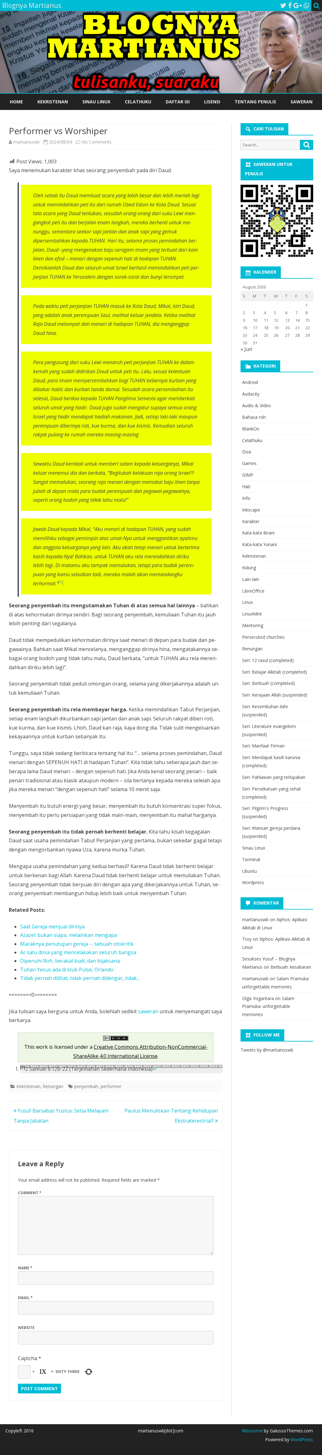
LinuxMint (252, 614)
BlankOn (250, 429)
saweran (148, 1011)
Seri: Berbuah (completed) (268, 683)
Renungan (53, 1086)
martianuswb (26, 142)
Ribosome (252, 1431)
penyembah (86, 1086)
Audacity (250, 394)
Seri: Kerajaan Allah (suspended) (274, 695)
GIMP (247, 475)
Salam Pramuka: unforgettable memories (268, 1006)
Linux (247, 602)
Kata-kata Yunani (259, 544)
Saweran (302, 102)
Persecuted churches (263, 637)
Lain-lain (250, 579)
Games (249, 463)
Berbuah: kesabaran (290, 967)
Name (25, 1268)
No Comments (96, 142)
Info (246, 498)
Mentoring (252, 625)
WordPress (301, 1439)
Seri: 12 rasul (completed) (268, 660)
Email (25, 1297)
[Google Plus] (297, 5)
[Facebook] (290, 5)
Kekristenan (52, 102)
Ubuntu (249, 871)
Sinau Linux (96, 102)
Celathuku (138, 102)
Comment (30, 1192)
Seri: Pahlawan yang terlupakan (273, 777)
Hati (246, 487)
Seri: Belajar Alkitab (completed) (274, 672)
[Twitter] (283, 5)
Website (26, 1327)
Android (250, 382)
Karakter (250, 521)
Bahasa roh (254, 417)
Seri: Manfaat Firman (263, 746)
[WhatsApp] (306, 5)
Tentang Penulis (255, 102)
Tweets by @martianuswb (267, 1050)
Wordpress (253, 882)
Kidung (249, 568)
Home (16, 102)
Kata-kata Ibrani (258, 533)
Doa (246, 452)
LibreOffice (253, 591)
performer (111, 1086)
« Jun (246, 349)
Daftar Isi (178, 102)
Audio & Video (256, 405)
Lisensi (212, 102)
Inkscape (251, 510)
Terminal (251, 859)
